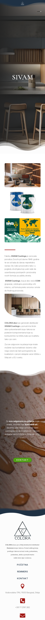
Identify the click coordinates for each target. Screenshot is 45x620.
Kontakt (22, 460)
